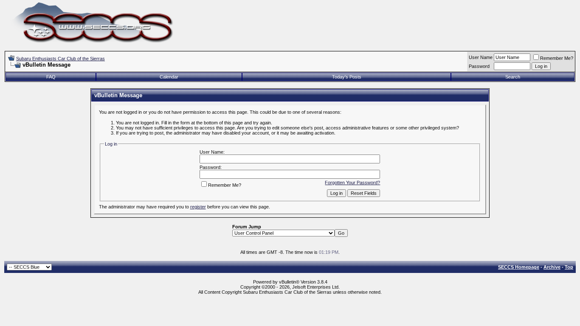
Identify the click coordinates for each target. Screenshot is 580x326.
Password (479, 66)
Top (569, 267)
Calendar (169, 76)
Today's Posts (346, 76)
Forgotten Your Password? (352, 182)
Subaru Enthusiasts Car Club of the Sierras (60, 58)
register (198, 206)
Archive (551, 267)
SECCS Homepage (518, 267)
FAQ (51, 76)
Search (512, 76)
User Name (481, 57)
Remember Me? (556, 58)
